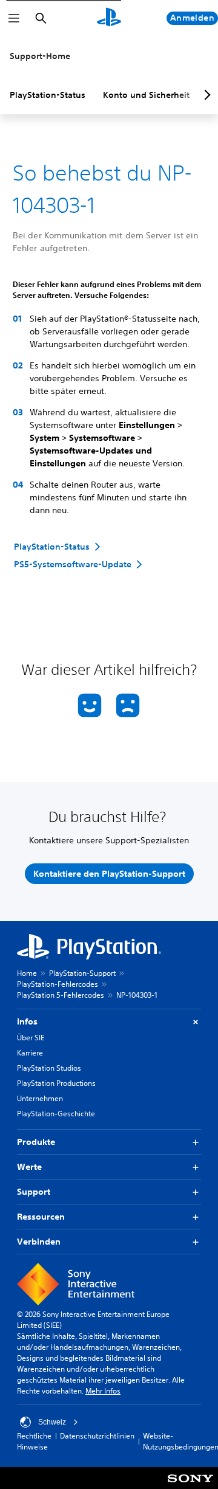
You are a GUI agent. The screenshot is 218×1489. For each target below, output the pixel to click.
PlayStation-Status (47, 94)
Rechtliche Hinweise (34, 1441)
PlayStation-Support (82, 973)
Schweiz (52, 1422)
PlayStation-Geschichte (56, 1113)
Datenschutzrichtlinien (97, 1436)
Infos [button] (27, 1021)
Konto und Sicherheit (146, 94)
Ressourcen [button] (41, 1216)
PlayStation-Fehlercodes (57, 984)
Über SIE (30, 1037)
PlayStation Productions (56, 1083)
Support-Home (40, 55)
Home (27, 973)
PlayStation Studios (49, 1068)
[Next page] (205, 94)
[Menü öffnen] (14, 18)
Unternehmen (40, 1098)
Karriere (30, 1053)
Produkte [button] (36, 1141)
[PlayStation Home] (109, 18)
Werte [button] (29, 1166)
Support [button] (33, 1191)
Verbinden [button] (39, 1241)
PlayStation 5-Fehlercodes (60, 995)
